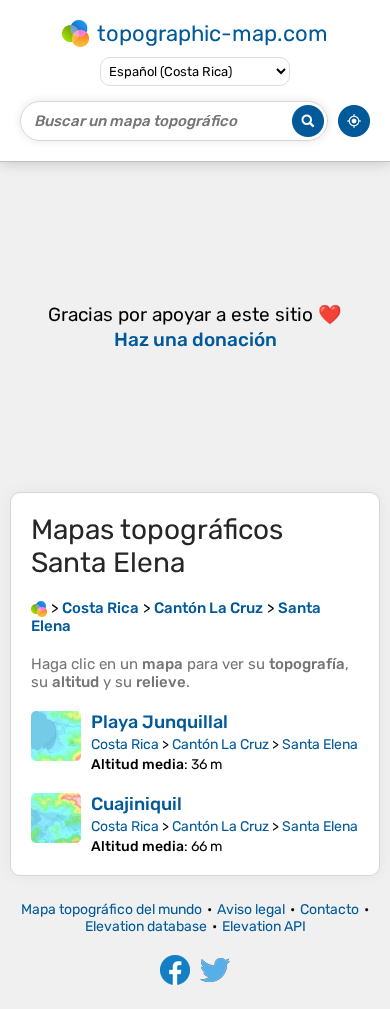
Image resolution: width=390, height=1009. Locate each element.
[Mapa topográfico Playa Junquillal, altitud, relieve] (56, 742)
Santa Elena (320, 744)
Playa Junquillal (159, 722)
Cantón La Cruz (220, 744)
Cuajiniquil (136, 804)
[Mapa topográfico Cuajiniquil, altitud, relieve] (56, 824)
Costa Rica (125, 744)
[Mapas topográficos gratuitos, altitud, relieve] (39, 608)
